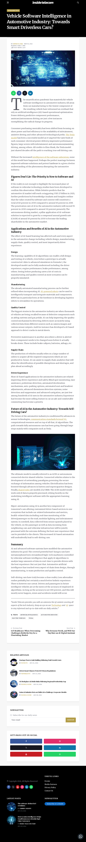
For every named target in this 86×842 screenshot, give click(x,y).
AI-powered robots (49, 291)
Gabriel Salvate (25, 808)
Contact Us (49, 791)
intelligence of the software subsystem (50, 157)
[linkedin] (30, 93)
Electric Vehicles (18, 618)
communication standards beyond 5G (48, 419)
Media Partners (51, 784)
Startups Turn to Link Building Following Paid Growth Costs (40, 660)
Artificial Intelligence (29, 615)
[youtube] (26, 754)
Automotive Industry (49, 615)
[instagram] (60, 741)
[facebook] (19, 93)
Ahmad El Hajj (18, 44)
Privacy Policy (50, 787)
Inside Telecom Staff (28, 824)
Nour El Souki (26, 684)
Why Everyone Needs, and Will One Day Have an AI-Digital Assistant (60, 632)
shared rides (24, 490)
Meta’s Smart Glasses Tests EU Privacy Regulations (37, 671)
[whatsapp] (13, 93)
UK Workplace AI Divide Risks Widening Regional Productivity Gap (42, 682)
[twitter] (24, 93)
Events (47, 781)
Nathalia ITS (25, 673)
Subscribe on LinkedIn (55, 804)
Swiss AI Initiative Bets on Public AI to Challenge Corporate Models (42, 692)
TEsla (31, 618)
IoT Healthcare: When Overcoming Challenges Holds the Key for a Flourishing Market (25, 633)
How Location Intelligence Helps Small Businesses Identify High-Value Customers (29, 819)
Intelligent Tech (13, 10)
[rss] (60, 747)
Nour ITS (24, 663)
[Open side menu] (8, 2)
